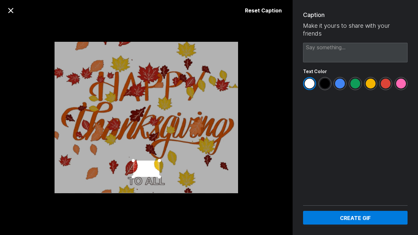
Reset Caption (263, 10)
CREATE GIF (355, 218)
